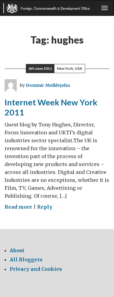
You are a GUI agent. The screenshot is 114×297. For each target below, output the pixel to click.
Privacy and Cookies (36, 269)
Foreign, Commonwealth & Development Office (55, 8)
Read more (18, 207)
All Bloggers (26, 259)
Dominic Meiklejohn (48, 85)
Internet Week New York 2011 (51, 107)
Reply (44, 207)
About (17, 250)
